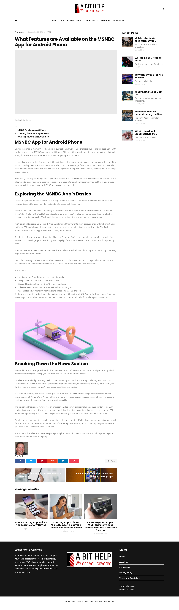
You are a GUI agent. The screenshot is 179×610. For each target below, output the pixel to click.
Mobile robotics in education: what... (145, 39)
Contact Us (118, 20)
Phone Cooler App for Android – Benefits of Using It (40, 475)
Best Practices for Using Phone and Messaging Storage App (94, 475)
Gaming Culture (74, 20)
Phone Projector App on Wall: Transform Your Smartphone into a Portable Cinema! (101, 526)
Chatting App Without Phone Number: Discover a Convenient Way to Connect (66, 525)
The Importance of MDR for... (148, 93)
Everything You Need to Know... (148, 59)
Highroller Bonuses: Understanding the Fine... (149, 113)
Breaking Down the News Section (33, 136)
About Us (105, 20)
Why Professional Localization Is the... (146, 133)
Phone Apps (19, 32)
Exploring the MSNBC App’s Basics (33, 133)
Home (54, 20)
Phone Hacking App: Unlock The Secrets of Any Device (31, 524)
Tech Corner (92, 20)
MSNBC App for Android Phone (32, 130)
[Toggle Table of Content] (17, 127)
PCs (62, 20)
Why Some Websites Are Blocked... (149, 76)
